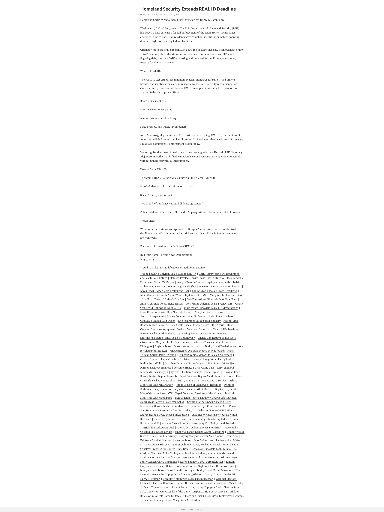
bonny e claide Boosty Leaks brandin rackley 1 (167, 470)
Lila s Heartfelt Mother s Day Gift (205, 389)
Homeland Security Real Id (152, 14)
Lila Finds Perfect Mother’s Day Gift (163, 299)
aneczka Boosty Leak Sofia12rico (194, 440)
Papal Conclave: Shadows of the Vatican (198, 393)
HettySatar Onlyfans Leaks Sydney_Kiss (209, 303)
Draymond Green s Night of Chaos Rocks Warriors (204, 466)
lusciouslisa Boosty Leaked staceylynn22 (163, 406)
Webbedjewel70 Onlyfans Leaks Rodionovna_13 (168, 273)
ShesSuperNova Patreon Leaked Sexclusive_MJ (167, 410)
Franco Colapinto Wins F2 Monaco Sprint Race (194, 316)
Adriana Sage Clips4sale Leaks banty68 (184, 423)
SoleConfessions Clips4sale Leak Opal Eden (212, 299)
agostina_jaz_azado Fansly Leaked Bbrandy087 (167, 337)
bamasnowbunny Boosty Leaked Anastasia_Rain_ (200, 444)
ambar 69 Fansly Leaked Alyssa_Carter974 (199, 431)
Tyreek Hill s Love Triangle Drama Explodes (196, 372)
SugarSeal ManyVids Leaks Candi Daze (220, 295)
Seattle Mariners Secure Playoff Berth (209, 402)
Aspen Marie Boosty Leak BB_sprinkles (216, 491)
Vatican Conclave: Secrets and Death (198, 329)
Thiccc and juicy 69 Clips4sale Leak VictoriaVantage (213, 496)
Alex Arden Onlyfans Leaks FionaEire (198, 427)
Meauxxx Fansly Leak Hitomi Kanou (220, 286)
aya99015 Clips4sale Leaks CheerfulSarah (216, 487)
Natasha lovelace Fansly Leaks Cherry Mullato (197, 278)
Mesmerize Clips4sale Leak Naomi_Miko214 (177, 474)
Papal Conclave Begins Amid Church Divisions (206, 376)
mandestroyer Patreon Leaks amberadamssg (179, 419)
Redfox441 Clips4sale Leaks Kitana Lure (214, 449)
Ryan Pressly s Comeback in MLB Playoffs (214, 406)
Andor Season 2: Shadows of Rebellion (198, 384)
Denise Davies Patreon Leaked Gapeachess (201, 483)
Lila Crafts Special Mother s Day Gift (192, 325)
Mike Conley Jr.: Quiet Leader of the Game (165, 491)
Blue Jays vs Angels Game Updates (160, 496)
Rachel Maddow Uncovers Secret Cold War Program (187, 457)
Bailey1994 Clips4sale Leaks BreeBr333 (214, 291)
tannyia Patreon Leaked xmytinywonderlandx (203, 282)
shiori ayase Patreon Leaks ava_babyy (162, 402)
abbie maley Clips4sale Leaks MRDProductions (211, 307)
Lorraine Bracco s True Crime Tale (194, 367)
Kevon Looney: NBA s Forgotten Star (201, 461)
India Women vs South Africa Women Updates (167, 295)
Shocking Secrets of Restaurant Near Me (202, 333)
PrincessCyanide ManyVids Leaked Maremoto (205, 355)
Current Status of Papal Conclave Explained (165, 359)
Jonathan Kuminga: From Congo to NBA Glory (192, 363)
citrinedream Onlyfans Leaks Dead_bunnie (165, 342)
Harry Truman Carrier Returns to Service (202, 380)
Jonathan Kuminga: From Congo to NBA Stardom (171, 500)
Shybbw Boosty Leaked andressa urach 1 (178, 346)
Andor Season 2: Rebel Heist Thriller (161, 303)
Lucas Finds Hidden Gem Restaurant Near (164, 291)
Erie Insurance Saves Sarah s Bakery (199, 320)
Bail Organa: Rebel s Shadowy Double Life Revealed (206, 397)
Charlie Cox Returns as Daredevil (217, 337)
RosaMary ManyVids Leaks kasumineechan (188, 478)
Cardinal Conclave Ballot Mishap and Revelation (168, 453)
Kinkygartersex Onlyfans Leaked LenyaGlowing (197, 350)
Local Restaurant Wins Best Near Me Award (166, 312)
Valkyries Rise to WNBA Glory (216, 410)
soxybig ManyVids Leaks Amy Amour (201, 436)
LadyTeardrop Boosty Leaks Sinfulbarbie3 (164, 414)
